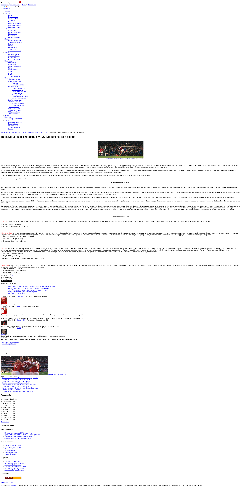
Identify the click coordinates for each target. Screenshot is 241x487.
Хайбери (15, 83)
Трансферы (11, 20)
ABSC (7, 29)
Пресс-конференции (14, 23)
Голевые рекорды (17, 90)
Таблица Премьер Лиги (15, 42)
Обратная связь (13, 125)
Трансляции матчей (14, 51)
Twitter (17, 342)
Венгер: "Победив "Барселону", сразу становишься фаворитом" (28, 288)
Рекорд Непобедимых (19, 98)
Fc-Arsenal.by (13, 485)
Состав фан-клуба (14, 37)
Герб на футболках (18, 105)
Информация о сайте (15, 122)
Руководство (12, 57)
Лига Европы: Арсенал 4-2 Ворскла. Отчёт (15, 383)
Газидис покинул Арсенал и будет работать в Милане (19, 384)
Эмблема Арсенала (14, 102)
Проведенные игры (18, 88)
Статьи (10, 129)
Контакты (11, 35)
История (7, 78)
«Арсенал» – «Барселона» (16, 293)
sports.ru (10, 275)
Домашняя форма (13, 107)
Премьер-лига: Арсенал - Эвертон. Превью (16, 381)
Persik (18, 306)
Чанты (10, 74)
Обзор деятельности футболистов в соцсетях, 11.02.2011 (26, 292)
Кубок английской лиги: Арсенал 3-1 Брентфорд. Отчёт (20, 378)
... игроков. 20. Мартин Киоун (14, 463)
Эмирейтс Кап (13, 113)
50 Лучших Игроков (14, 110)
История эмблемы (18, 103)
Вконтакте (5, 342)
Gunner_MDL (21, 320)
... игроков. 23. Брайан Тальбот (14, 468)
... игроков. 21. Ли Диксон (13, 465)
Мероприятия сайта (14, 25)
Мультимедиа (9, 61)
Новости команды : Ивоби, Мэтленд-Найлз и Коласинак (20, 388)
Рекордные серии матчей (20, 96)
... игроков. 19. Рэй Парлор (13, 461)
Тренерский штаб (13, 56)
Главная (7, 12)
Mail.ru (4, 344)
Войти (24, 5)
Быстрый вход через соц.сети (10, 5)
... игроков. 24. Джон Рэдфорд (14, 470)
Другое (7, 120)
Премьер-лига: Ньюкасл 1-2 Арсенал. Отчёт (16, 386)
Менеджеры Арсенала (15, 108)
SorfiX (19, 328)
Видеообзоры (12, 47)
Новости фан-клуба (14, 32)
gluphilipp (20, 296)
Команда (7, 52)
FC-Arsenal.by (5, 8)
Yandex (13, 344)
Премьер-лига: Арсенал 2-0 (57, 374)
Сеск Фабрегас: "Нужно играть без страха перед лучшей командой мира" (31, 286)
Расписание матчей (14, 40)
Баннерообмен (13, 124)
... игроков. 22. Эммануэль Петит (15, 466)
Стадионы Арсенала (14, 81)
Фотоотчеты (12, 49)
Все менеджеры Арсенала (13, 447)
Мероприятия (12, 34)
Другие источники (14, 27)
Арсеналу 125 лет (14, 79)
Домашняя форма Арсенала (13, 445)
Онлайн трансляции (14, 66)
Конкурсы (8, 117)
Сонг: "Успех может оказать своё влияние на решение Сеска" (28, 290)
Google (8, 344)
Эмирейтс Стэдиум (18, 85)
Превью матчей (13, 17)
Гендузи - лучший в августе (11, 390)
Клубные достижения (15, 100)
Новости (7, 13)
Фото (10, 71)
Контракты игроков (14, 59)
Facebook (12, 342)
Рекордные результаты (19, 91)
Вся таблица (5, 422)
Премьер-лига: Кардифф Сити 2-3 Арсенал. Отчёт (18, 391)
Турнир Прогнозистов (15, 119)
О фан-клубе (12, 30)
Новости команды (14, 22)
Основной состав (13, 54)
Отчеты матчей (13, 18)
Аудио (10, 73)
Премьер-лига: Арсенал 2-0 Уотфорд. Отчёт (18, 433)
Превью (10, 44)
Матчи (7, 39)
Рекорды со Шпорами (19, 95)
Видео (10, 68)
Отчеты (10, 46)
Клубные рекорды (14, 86)
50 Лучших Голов (14, 112)
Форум (7, 115)
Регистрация (32, 5)
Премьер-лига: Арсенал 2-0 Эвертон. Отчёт (16, 379)
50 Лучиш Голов (10, 450)
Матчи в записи (13, 69)
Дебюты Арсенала (18, 93)
